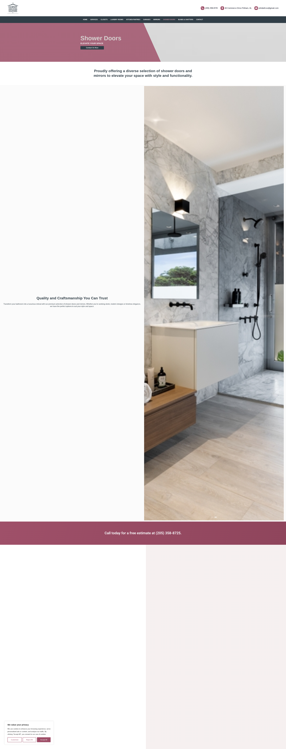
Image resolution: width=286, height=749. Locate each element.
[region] (29, 733)
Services (94, 19)
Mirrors (156, 19)
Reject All (29, 740)
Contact (199, 19)
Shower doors (169, 19)
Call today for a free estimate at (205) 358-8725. (143, 533)
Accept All (43, 740)
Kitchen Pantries (133, 19)
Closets (104, 19)
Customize (14, 740)
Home (85, 19)
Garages (146, 19)
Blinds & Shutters (185, 19)
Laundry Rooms (116, 19)
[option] (214, 303)
